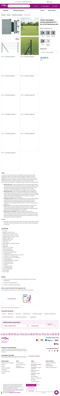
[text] (44, 58)
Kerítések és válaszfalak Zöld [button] (50, 313)
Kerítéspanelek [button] (33, 317)
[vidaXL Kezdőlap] (4, 5)
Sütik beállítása (34, 376)
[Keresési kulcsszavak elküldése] (28, 6)
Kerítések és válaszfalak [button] (37, 313)
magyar (50, 1)
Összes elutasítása (31, 388)
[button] (42, 34)
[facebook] (49, 350)
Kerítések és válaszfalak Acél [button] (7, 317)
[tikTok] (57, 350)
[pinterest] (54, 350)
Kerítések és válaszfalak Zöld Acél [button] (22, 317)
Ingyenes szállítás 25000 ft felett (24, 1)
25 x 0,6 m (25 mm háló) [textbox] (47, 52)
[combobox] (19, 5)
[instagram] (52, 350)
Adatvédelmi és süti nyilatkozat (15, 392)
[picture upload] (27, 299)
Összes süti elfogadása (31, 385)
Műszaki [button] (4, 313)
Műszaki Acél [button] (18, 313)
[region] (19, 388)
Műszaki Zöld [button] (10, 313)
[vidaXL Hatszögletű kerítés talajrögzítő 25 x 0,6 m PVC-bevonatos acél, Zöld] (11, 27)
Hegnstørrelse (43, 48)
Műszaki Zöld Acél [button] (26, 313)
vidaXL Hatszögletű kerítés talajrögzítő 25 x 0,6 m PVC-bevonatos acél (49, 22)
